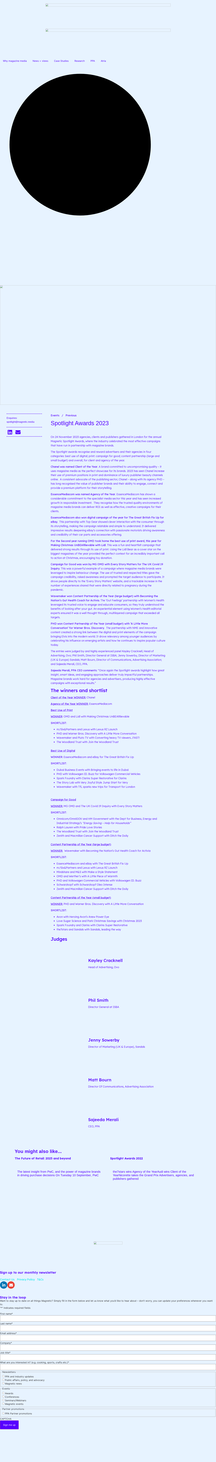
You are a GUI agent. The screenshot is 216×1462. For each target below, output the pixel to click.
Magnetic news (13, 1383)
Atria (103, 60)
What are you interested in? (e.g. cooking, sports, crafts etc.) (34, 1362)
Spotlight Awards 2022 (126, 1158)
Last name (6, 1323)
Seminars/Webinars (15, 1400)
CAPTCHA (5, 1419)
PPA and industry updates (19, 1376)
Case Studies (61, 60)
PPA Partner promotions (18, 1413)
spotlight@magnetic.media (20, 422)
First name (6, 1314)
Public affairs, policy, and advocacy (25, 1380)
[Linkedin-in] (3, 1285)
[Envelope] (11, 1285)
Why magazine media (15, 60)
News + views (40, 60)
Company (6, 1343)
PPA (93, 60)
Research (79, 60)
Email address (8, 1333)
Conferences (12, 1397)
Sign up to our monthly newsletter (28, 1272)
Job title (5, 1352)
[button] (10, 432)
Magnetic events (14, 1404)
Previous (71, 415)
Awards (9, 1393)
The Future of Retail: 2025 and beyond (43, 1158)
